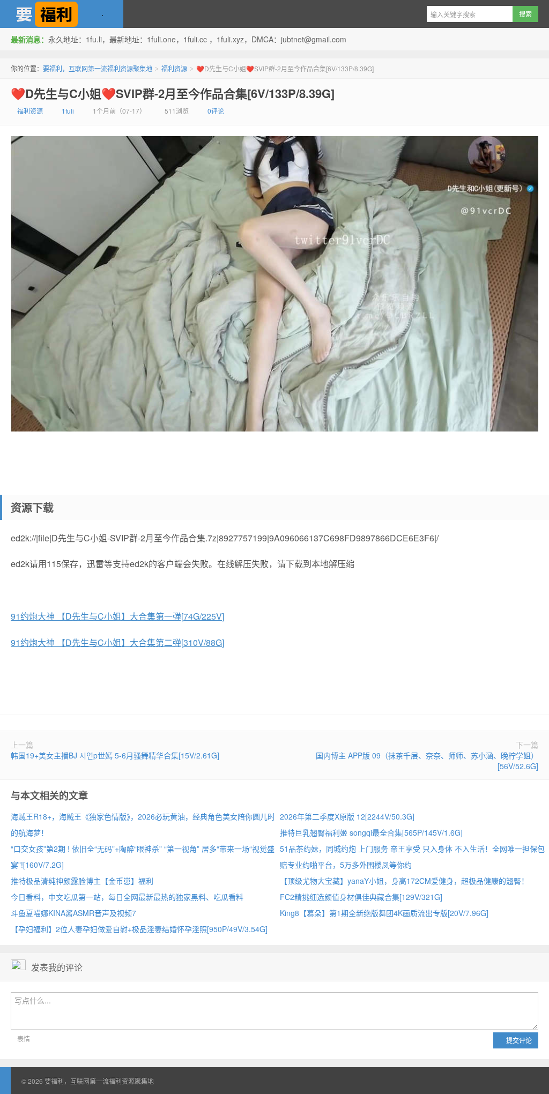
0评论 (215, 110)
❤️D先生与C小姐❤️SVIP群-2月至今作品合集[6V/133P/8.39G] (173, 93)
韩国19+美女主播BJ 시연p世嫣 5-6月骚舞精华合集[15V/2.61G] (115, 755)
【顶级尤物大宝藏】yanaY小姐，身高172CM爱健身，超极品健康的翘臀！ (404, 880)
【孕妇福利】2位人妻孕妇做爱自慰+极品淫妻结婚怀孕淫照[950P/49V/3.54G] (139, 929)
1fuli (68, 110)
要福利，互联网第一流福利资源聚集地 (61, 14)
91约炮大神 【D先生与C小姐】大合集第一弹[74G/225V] (117, 616)
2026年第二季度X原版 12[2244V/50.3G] (347, 816)
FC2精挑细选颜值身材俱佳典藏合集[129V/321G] (361, 896)
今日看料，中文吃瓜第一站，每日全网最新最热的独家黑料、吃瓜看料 (127, 896)
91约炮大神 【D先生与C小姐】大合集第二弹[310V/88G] (117, 642)
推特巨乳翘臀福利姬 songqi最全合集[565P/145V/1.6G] (371, 832)
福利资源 (174, 68)
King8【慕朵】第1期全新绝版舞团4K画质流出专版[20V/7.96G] (384, 912)
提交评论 (518, 1040)
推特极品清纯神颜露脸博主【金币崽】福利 (82, 880)
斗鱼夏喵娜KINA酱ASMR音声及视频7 (73, 912)
